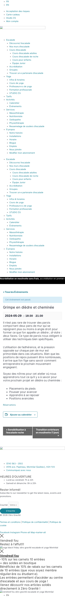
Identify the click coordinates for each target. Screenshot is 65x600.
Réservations (9, 405)
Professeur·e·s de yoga (20, 86)
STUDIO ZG (15, 93)
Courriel (4, 505)
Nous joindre (15, 149)
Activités (10, 99)
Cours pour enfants (21, 60)
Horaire (12, 139)
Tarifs (9, 96)
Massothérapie (16, 113)
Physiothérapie (16, 123)
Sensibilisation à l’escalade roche (16, 431)
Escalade (10, 40)
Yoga (8, 76)
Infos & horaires (17, 80)
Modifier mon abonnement (22, 153)
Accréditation (15, 66)
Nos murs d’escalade (19, 46)
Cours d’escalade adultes (24, 53)
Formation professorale (20, 90)
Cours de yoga (16, 83)
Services (10, 109)
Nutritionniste (15, 116)
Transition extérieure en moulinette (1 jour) (47, 432)
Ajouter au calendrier (21, 414)
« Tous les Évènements (15, 292)
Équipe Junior (18, 63)
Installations (15, 136)
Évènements (15, 106)
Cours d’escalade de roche (25, 56)
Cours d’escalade (17, 50)
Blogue (12, 143)
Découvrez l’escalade (19, 43)
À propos (10, 129)
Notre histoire (16, 133)
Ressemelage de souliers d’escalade (26, 126)
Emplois (13, 146)
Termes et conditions (10, 522)
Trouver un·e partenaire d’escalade (26, 73)
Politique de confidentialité (35, 522)
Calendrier (14, 103)
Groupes (13, 70)
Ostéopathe (15, 119)
